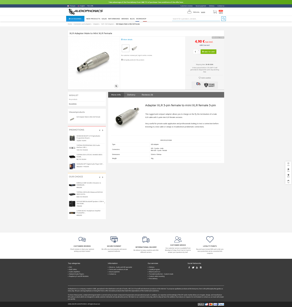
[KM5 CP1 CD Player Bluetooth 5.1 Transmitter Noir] (72, 212)
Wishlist (73, 95)
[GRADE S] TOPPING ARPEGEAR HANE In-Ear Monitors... (90, 145)
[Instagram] (200, 267)
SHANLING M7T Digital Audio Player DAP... (90, 136)
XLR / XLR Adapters (107, 24)
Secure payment (201, 6)
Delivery (211, 6)
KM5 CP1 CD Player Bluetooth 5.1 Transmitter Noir (87, 211)
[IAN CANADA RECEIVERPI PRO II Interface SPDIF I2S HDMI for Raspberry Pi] (72, 156)
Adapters (96, 24)
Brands (125, 19)
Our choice (76, 177)
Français (72, 6)
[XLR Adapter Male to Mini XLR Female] (125, 48)
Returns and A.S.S (154, 272)
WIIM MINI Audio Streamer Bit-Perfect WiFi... (90, 192)
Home (70, 24)
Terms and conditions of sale (118, 269)
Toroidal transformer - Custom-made (160, 274)
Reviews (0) (147, 95)
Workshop (141, 19)
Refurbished (114, 19)
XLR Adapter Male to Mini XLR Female (88, 117)
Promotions (76, 130)
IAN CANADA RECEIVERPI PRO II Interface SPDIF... (89, 155)
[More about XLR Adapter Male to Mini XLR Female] (72, 119)
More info (116, 95)
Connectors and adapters (82, 24)
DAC (70, 267)
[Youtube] (196, 267)
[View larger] (116, 86)
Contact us (220, 6)
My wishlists (73, 104)
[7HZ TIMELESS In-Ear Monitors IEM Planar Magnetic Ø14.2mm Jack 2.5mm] (72, 165)
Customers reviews (186, 6)
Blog (132, 19)
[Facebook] (189, 267)
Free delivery (152, 279)
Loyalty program (154, 269)
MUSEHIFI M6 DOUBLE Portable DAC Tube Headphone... (90, 184)
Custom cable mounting (156, 276)
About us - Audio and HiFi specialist (120, 267)
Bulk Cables (72, 269)
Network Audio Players (76, 274)
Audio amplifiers (74, 272)
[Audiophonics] (86, 11)
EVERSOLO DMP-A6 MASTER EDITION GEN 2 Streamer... (90, 201)
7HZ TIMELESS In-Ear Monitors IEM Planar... (90, 163)
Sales (104, 19)
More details (127, 39)
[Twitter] (193, 267)
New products (93, 19)
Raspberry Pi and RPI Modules (78, 276)
